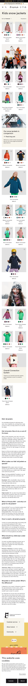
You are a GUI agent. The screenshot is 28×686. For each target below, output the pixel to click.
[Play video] (14, 360)
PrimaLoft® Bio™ (11, 474)
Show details (22, 674)
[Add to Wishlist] (11, 23)
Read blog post (10, 136)
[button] (2, 7)
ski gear (17, 447)
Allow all (22, 681)
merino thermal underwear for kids (10, 553)
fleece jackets (21, 558)
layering (14, 541)
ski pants (4, 454)
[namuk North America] (14, 7)
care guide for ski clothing (16, 531)
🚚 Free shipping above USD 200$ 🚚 (13, 3)
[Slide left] (26, 3)
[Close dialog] (25, 649)
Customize (10, 681)
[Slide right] (1, 3)
